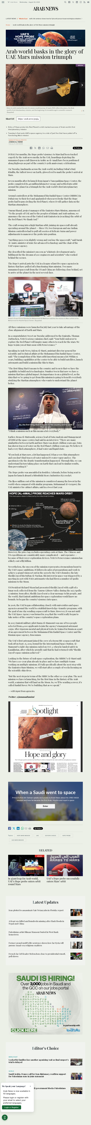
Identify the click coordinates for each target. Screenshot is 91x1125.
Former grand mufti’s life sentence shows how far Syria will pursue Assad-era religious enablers (36, 944)
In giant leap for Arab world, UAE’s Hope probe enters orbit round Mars (24, 881)
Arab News (13, 2)
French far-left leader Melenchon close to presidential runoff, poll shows (37, 954)
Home (8, 25)
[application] (45, 409)
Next (82, 85)
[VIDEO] (65, 865)
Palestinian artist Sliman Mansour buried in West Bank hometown (33, 933)
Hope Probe (66, 835)
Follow (78, 148)
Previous (9, 85)
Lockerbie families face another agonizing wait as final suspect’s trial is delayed (39, 1060)
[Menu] (3, 2)
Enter (45, 806)
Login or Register (11, 1107)
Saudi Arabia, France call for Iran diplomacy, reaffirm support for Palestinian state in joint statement (37, 1075)
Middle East (23, 19)
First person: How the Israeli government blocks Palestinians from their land (37, 1089)
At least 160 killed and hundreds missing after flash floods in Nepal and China (36, 922)
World (11, 1071)
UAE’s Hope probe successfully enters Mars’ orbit (63, 880)
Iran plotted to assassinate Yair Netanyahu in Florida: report (36, 910)
